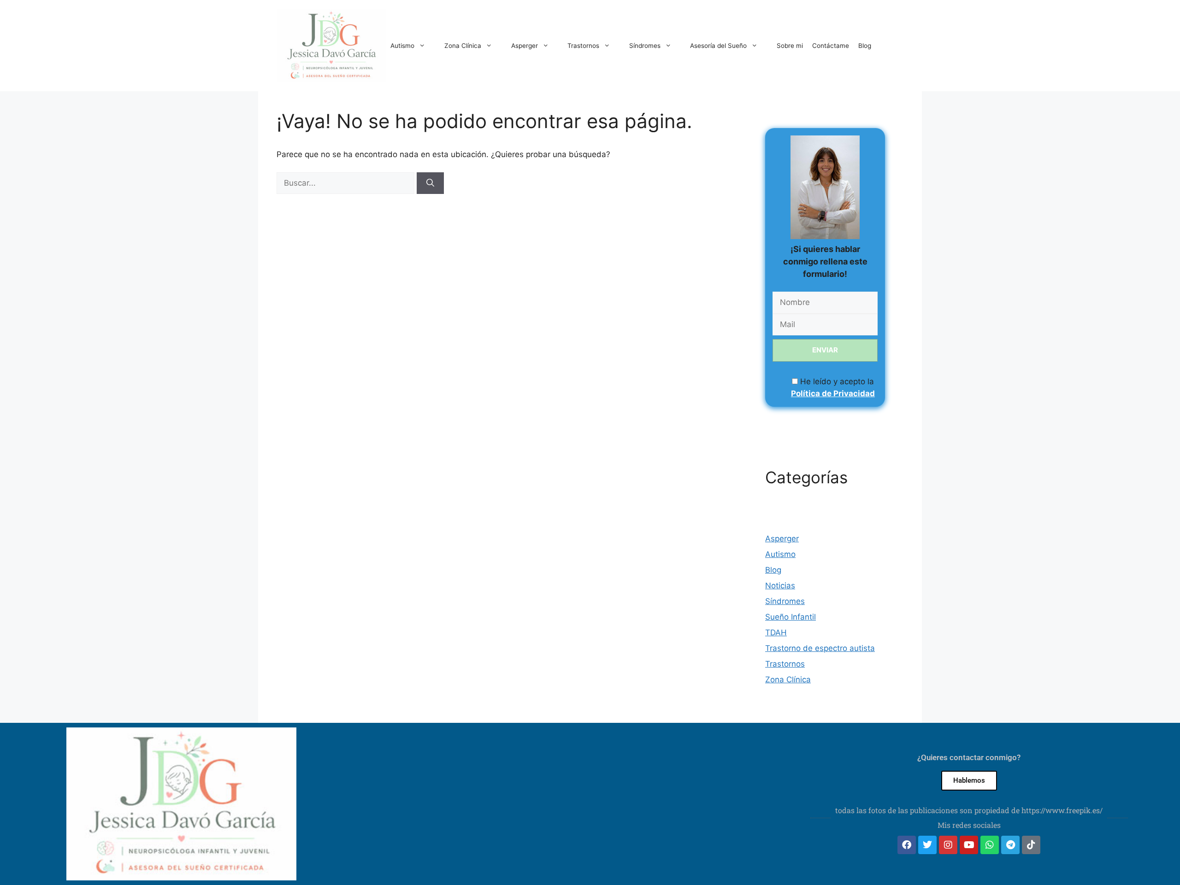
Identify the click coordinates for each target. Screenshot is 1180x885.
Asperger (524, 45)
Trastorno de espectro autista (820, 648)
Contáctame (830, 45)
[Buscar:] (347, 183)
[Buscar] (430, 183)
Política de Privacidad (833, 393)
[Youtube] (969, 845)
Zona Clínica (462, 45)
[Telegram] (1010, 845)
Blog (864, 45)
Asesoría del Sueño (718, 45)
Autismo (402, 45)
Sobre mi (790, 45)
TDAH (776, 632)
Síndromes (645, 45)
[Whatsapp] (989, 845)
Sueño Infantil (790, 616)
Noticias (780, 585)
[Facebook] (906, 845)
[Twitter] (927, 845)
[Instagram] (948, 845)
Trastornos (583, 45)
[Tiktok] (1031, 845)
